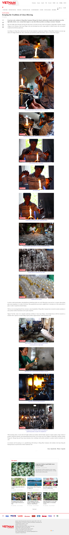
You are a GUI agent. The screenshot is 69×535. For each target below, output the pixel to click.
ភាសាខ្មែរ (60, 2)
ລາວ (57, 2)
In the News (19, 9)
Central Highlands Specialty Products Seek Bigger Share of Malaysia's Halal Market (33, 502)
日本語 (54, 2)
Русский (49, 2)
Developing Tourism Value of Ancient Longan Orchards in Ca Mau (17, 502)
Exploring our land (26, 9)
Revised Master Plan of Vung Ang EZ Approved (34, 487)
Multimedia (54, 9)
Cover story (5, 9)
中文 (46, 2)
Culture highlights (35, 9)
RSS (53, 530)
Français (38, 2)
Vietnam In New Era (12, 9)
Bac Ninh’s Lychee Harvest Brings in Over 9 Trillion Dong (50, 487)
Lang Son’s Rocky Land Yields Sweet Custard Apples (45, 464)
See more (14, 460)
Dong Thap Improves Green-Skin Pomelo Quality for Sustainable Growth (49, 502)
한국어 (65, 2)
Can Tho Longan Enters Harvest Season (17, 487)
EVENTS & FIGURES (47, 9)
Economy (41, 9)
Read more (34, 509)
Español (42, 2)
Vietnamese (34, 2)
